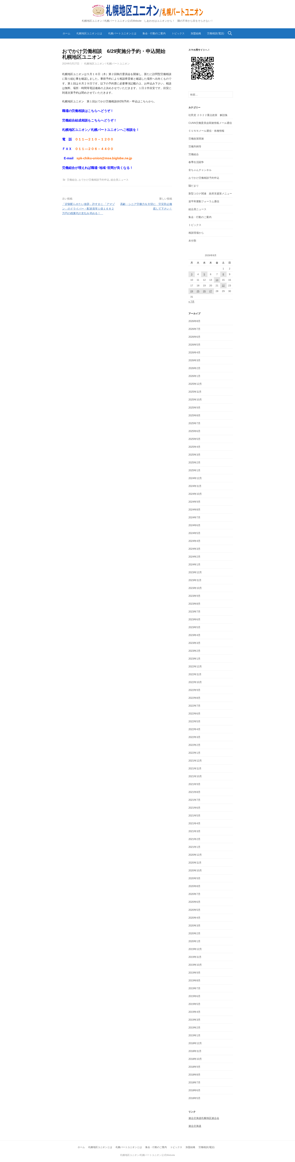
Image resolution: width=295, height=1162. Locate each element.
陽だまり (193, 185)
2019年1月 (194, 1035)
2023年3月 (194, 642)
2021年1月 (194, 846)
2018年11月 (194, 1051)
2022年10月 (195, 682)
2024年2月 (194, 556)
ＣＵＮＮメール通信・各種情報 (206, 130)
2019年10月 (195, 964)
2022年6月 (194, 713)
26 (204, 291)
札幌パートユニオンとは (122, 33)
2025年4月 (194, 446)
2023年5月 (194, 627)
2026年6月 (194, 336)
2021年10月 (195, 776)
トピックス (178, 33)
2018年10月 (195, 1058)
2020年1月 (194, 941)
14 (217, 280)
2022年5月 (194, 721)
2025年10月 (195, 399)
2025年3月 (194, 454)
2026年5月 (194, 344)
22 (223, 285)
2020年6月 (194, 901)
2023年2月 (194, 650)
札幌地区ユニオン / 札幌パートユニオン (107, 63)
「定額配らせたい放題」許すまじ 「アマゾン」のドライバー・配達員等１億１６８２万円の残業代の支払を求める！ (88, 209)
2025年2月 (194, 462)
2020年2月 (194, 933)
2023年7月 (194, 611)
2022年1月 (194, 752)
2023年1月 (194, 658)
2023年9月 (194, 595)
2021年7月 (194, 799)
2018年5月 (194, 1098)
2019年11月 (194, 956)
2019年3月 (194, 1019)
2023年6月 (194, 619)
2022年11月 (194, 674)
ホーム (66, 33)
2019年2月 (194, 1027)
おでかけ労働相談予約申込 (94, 179)
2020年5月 (194, 909)
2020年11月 (194, 862)
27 (210, 291)
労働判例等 (194, 146)
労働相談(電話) (215, 33)
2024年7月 (194, 517)
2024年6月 (194, 525)
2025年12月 (195, 383)
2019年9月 (194, 972)
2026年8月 (194, 321)
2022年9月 (194, 690)
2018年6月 (194, 1090)
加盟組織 (196, 33)
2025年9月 (194, 407)
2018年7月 (194, 1082)
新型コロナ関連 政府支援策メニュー (210, 193)
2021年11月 (194, 768)
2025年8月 (194, 415)
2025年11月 (194, 391)
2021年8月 (194, 792)
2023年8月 (194, 603)
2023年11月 (194, 580)
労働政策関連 (196, 138)
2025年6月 (194, 431)
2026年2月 (194, 368)
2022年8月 (194, 697)
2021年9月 (194, 784)
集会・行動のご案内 (154, 33)
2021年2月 (194, 839)
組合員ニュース (120, 179)
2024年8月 (194, 509)
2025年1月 (194, 470)
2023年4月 (194, 635)
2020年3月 (194, 925)
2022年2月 (194, 744)
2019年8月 (194, 980)
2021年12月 (195, 760)
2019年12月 (195, 949)
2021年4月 (194, 823)
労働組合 (72, 179)
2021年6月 (194, 807)
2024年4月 (194, 540)
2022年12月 (195, 666)
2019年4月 (194, 1011)
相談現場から (196, 232)
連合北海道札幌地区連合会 (203, 1118)
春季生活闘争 (196, 162)
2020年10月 (195, 870)
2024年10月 (195, 493)
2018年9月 (194, 1066)
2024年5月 (194, 533)
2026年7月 (194, 328)
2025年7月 (194, 423)
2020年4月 (194, 917)
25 (198, 291)
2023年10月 (195, 588)
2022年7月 (194, 705)
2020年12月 (195, 854)
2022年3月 (194, 737)
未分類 (192, 240)
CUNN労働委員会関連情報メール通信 (210, 122)
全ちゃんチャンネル (200, 170)
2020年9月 (194, 878)
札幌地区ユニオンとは (89, 33)
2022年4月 (194, 729)
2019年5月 (194, 1004)
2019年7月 (194, 988)
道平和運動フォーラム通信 (203, 201)
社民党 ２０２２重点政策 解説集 (208, 115)
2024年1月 (194, 564)
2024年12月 (195, 478)
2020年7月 (194, 894)
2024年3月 (194, 548)
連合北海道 (194, 1125)
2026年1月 (194, 376)
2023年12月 (195, 572)
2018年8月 (194, 1074)
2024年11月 (194, 486)
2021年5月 (194, 815)
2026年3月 (194, 360)
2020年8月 (194, 886)
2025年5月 (194, 438)
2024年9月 (194, 501)
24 (191, 291)
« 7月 (191, 301)
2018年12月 (195, 1043)
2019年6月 (194, 996)
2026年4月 (194, 352)
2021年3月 (194, 831)
